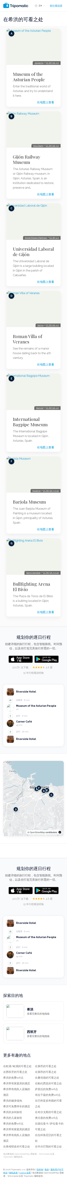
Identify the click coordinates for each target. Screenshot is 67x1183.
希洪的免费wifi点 (13, 1077)
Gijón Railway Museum (26, 159)
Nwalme (36, 491)
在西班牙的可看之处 (15, 1072)
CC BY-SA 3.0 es (51, 491)
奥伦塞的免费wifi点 (46, 1118)
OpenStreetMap (37, 832)
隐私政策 (13, 1173)
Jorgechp (38, 63)
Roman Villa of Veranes (27, 339)
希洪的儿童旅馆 (12, 1118)
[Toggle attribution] (60, 832)
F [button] (39, 787)
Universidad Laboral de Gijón (33, 251)
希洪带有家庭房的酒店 (16, 1083)
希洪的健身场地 (12, 1100)
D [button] (16, 809)
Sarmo (40, 325)
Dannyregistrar (33, 573)
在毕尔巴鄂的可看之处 (48, 1146)
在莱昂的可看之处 (45, 1066)
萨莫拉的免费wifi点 (46, 1089)
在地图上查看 (45, 102)
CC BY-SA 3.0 (52, 63)
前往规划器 (56, 5)
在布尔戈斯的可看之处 (48, 1112)
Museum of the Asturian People (29, 76)
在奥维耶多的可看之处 (16, 1146)
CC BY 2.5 (54, 238)
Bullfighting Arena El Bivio (31, 586)
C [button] (51, 794)
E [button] (47, 790)
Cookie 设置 (25, 1173)
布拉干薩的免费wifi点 (48, 1095)
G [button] (44, 790)
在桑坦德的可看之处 (47, 1077)
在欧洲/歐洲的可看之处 (17, 1066)
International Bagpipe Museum (30, 421)
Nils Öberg (38, 146)
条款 (47, 1169)
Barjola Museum (29, 501)
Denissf (39, 408)
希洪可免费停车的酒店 (16, 1106)
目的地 (40, 1169)
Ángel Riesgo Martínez (36, 238)
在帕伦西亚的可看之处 (48, 1083)
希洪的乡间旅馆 (12, 1112)
